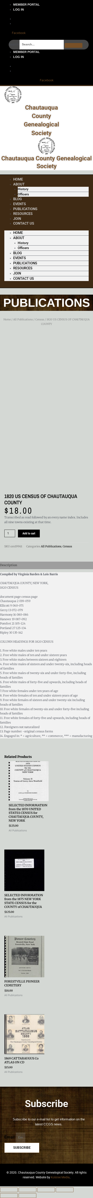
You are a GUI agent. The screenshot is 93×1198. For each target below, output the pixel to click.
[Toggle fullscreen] (27, 1189)
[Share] (46, 1189)
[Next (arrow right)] (27, 1195)
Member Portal (26, 4)
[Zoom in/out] (9, 1189)
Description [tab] (8, 565)
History (23, 189)
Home (18, 233)
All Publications (23, 319)
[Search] (73, 45)
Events (19, 258)
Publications (25, 263)
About (19, 184)
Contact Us (23, 223)
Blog (17, 253)
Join (17, 273)
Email (10, 1137)
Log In (18, 9)
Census (39, 319)
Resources (23, 214)
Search (14, 44)
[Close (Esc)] (65, 1189)
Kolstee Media (60, 1177)
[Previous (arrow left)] (9, 1195)
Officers (23, 194)
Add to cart (28, 533)
